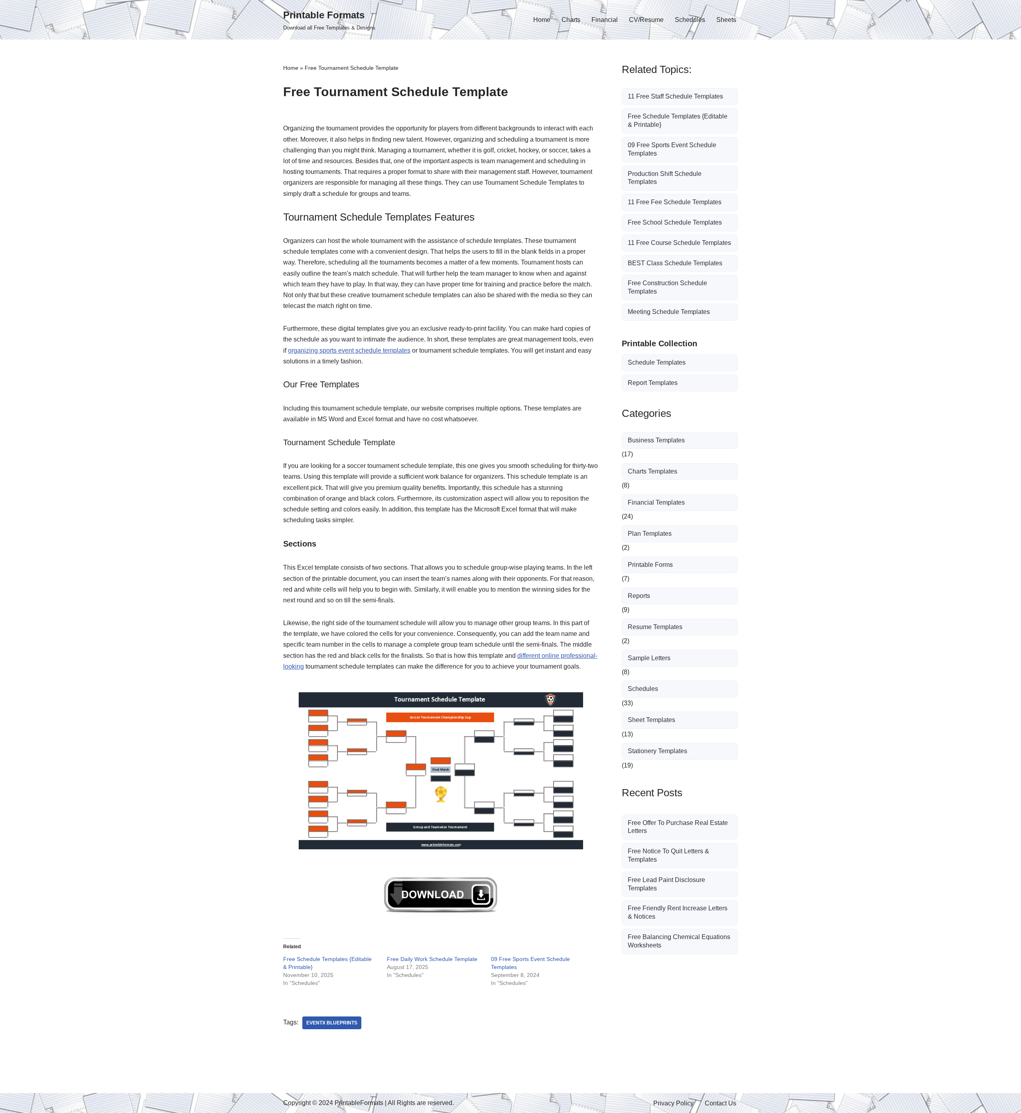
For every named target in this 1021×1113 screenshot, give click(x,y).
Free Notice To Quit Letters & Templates (668, 855)
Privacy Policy (673, 1103)
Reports (639, 595)
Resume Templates (655, 627)
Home (541, 19)
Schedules (690, 19)
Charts (571, 19)
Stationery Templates (657, 751)
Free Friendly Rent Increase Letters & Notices (677, 912)
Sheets (726, 19)
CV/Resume (646, 19)
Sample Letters (649, 658)
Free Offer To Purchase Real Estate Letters (678, 827)
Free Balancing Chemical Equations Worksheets (679, 941)
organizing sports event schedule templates (349, 350)
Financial (604, 19)
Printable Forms (650, 564)
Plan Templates (650, 533)
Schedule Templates (657, 362)
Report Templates (653, 382)
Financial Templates (656, 502)
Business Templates (656, 440)
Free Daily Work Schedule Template (432, 959)
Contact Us (720, 1103)
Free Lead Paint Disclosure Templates (666, 884)
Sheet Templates (651, 719)
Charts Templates (652, 471)
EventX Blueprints (331, 1023)
